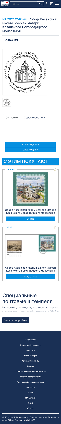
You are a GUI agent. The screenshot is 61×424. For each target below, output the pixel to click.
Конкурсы (30, 350)
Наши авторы (30, 355)
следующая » (30, 149)
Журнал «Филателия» (30, 345)
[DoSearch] (40, 3)
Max (31, 408)
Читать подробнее (15, 320)
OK (31, 403)
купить (30, 219)
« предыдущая (30, 144)
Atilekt (11, 420)
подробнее (30, 276)
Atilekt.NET (30, 420)
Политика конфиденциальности (31, 371)
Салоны (30, 392)
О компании (30, 340)
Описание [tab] (12, 117)
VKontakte (31, 398)
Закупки (30, 366)
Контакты (30, 387)
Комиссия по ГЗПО (30, 361)
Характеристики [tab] (34, 117)
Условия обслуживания (30, 377)
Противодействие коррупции (30, 382)
